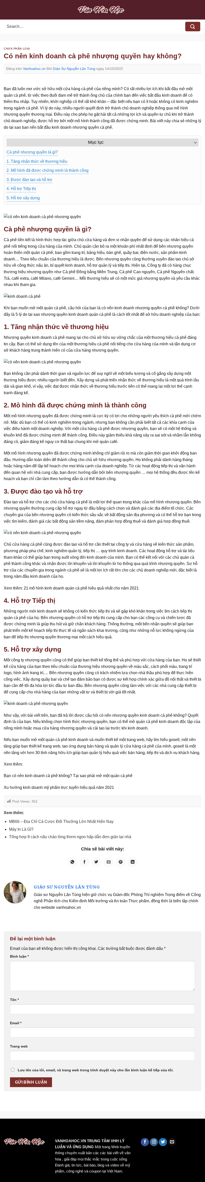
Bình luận (19, 956)
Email (16, 1023)
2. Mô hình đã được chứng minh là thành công (47, 170)
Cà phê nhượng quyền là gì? (32, 152)
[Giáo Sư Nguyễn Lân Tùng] (15, 892)
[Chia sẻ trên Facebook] (85, 862)
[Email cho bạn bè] (109, 862)
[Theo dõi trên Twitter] (163, 1142)
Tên (14, 1000)
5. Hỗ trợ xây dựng (23, 198)
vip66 (39, 1129)
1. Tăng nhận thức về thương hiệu (36, 161)
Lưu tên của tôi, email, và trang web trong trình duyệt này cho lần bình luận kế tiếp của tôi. (96, 1070)
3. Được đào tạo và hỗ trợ (29, 180)
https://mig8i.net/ (99, 1129)
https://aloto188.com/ (138, 1129)
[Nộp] (192, 27)
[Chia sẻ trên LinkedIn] (133, 862)
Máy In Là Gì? (21, 829)
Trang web (19, 1046)
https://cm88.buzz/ (63, 1129)
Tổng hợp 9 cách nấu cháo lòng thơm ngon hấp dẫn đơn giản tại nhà (70, 837)
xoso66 (23, 1129)
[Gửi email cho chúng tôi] (172, 1142)
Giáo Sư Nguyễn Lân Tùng (74, 69)
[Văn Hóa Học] (103, 10)
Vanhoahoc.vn (34, 69)
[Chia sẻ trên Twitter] (97, 862)
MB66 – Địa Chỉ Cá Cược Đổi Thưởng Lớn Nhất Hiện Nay (61, 821)
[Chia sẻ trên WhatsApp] (73, 862)
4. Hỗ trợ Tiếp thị (21, 189)
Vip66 (6, 1129)
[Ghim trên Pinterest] (121, 862)
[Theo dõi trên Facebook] (145, 1142)
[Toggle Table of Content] (192, 142)
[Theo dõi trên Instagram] (154, 1142)
